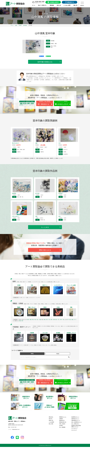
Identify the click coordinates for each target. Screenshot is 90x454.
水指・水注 (48, 319)
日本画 (52, 43)
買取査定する (45, 104)
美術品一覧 (51, 420)
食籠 (72, 319)
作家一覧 (50, 418)
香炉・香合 (62, 319)
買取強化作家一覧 (62, 422)
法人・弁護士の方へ (75, 423)
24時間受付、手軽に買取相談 (44, 101)
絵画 (56, 43)
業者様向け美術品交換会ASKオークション (76, 426)
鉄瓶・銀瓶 (29, 319)
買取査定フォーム (62, 416)
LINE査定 (61, 418)
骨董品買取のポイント (75, 420)
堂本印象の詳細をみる (45, 62)
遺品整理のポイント (75, 416)
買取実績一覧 (61, 420)
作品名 (57, 353)
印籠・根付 (34, 319)
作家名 (32, 353)
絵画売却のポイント (75, 418)
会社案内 (61, 425)
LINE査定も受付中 (63, 104)
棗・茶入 (58, 319)
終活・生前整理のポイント (76, 422)
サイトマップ (74, 430)
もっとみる (45, 227)
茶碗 (44, 319)
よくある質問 (51, 422)
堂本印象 (52, 40)
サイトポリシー (74, 428)
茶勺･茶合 (69, 319)
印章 (22, 320)
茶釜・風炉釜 (53, 319)
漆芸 (20, 320)
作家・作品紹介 (62, 423)
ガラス (75, 319)
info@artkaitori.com (15, 429)
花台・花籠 (39, 319)
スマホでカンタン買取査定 (62, 101)
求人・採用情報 (62, 427)
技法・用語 (51, 423)
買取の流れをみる (45, 250)
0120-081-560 (13, 427)
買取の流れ (51, 416)
